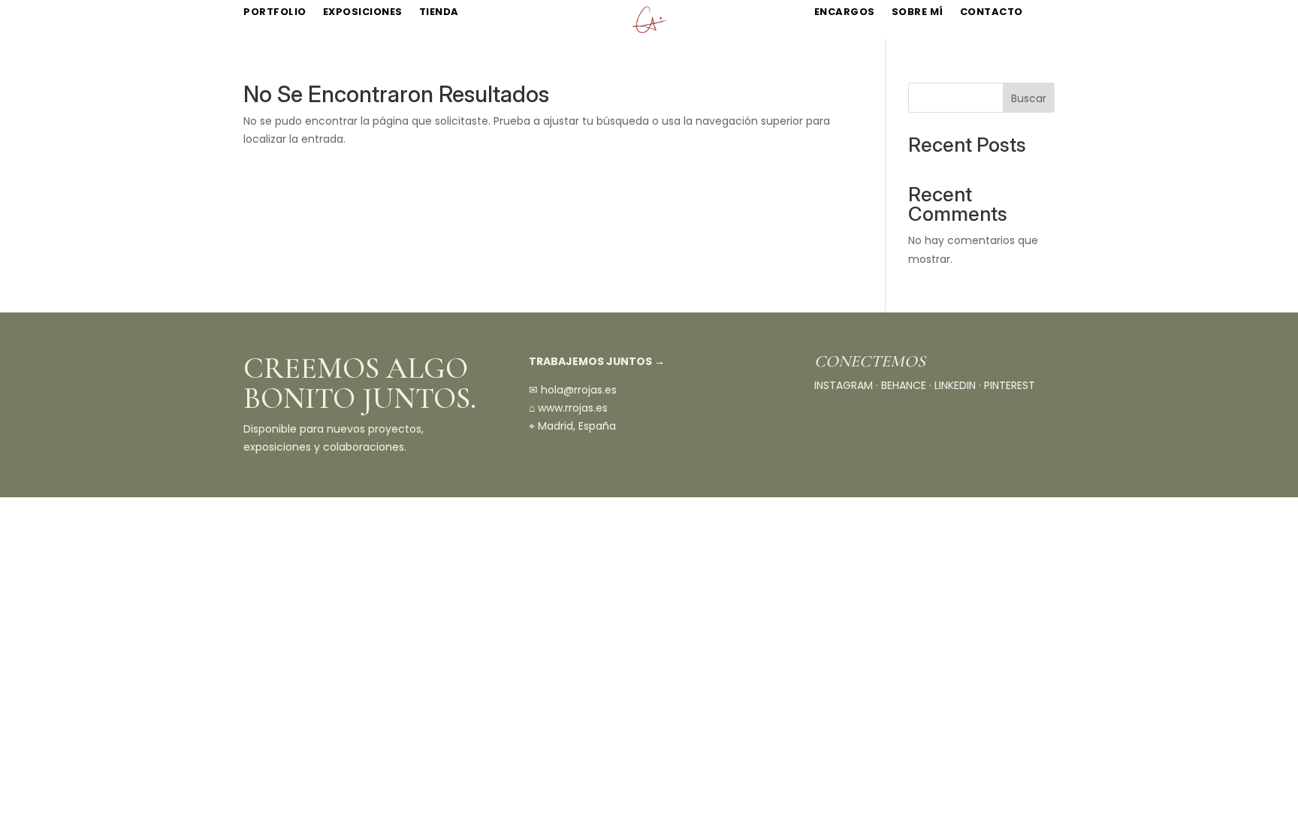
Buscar (1028, 98)
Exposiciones (363, 12)
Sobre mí (917, 12)
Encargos (844, 12)
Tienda (439, 12)
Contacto (991, 12)
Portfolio (274, 12)
